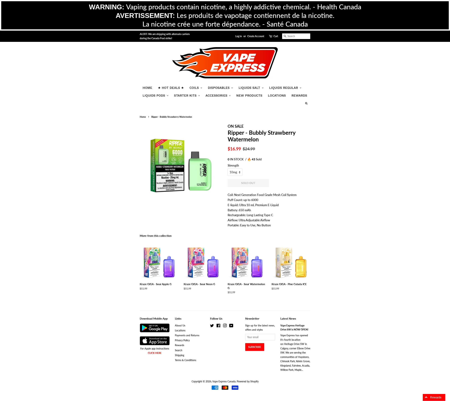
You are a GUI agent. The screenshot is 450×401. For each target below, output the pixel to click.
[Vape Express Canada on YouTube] (231, 326)
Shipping (179, 355)
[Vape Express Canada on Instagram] (225, 326)
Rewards (179, 345)
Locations (180, 330)
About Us (180, 325)
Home (143, 116)
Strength (233, 165)
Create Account (255, 36)
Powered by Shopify (248, 381)
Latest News (288, 318)
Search (178, 350)
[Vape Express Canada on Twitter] (212, 326)
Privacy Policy (182, 340)
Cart (276, 36)
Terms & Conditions (185, 360)
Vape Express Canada (224, 381)
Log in (238, 36)
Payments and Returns (187, 335)
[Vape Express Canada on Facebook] (218, 326)
